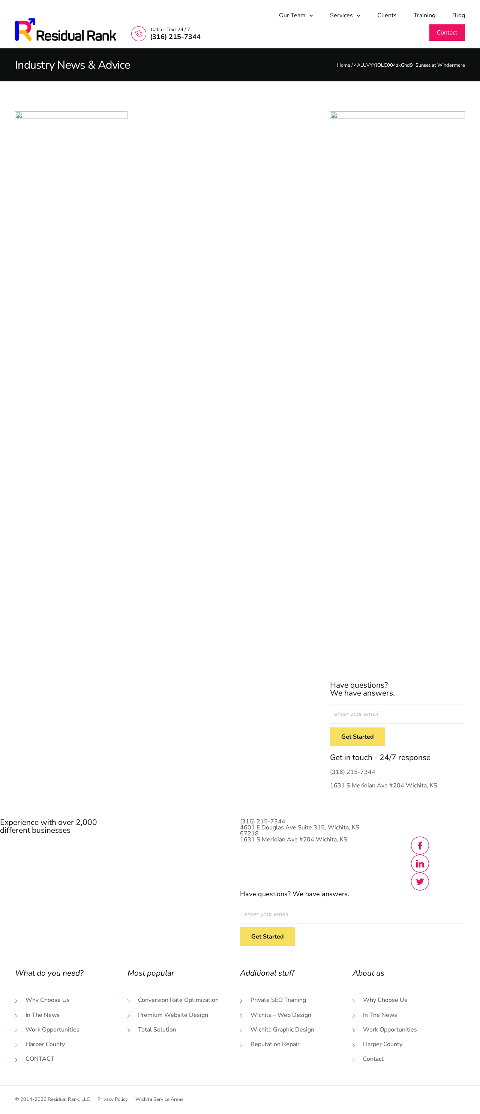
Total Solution (157, 1029)
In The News (43, 1015)
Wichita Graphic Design (282, 1029)
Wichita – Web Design (280, 1015)
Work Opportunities (53, 1029)
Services (341, 15)
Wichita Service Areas (159, 1100)
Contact (40, 1059)
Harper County (45, 1044)
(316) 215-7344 (352, 772)
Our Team (292, 15)
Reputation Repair (275, 1044)
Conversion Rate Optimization (178, 1000)
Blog (458, 15)
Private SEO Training (278, 1000)
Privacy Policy (113, 1100)
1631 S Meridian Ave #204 (383, 785)
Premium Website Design (173, 1015)
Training (424, 15)
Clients (387, 15)
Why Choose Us (48, 1000)
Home (343, 65)
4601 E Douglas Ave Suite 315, (299, 830)
